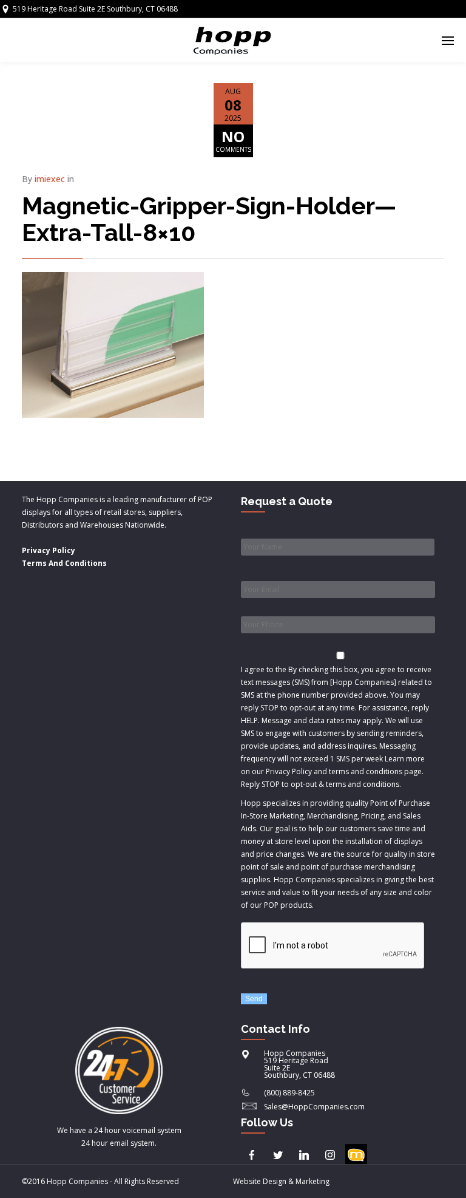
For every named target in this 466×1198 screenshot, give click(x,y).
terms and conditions (362, 784)
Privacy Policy (48, 550)
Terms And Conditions (64, 563)
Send (254, 999)
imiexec (50, 179)
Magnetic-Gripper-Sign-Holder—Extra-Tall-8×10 (209, 219)
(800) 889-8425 (289, 1092)
